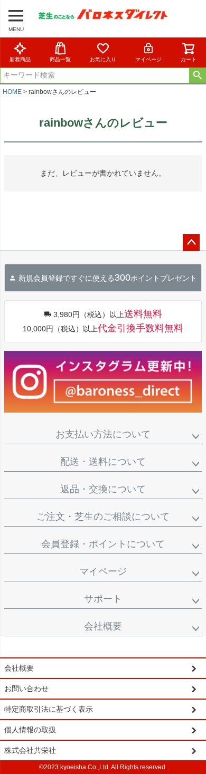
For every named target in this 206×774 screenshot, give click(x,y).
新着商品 (20, 59)
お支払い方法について (103, 434)
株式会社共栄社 (30, 750)
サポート (103, 599)
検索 (197, 75)
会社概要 (103, 626)
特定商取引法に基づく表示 (48, 709)
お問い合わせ (26, 688)
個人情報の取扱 (30, 729)
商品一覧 (60, 59)
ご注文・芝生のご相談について (103, 516)
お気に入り (103, 59)
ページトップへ (191, 242)
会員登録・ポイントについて (103, 544)
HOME (12, 91)
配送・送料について (103, 461)
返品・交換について (103, 489)
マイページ (148, 59)
